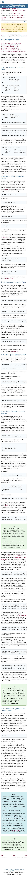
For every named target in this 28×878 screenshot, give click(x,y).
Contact (18, 871)
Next (25, 36)
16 (23, 10)
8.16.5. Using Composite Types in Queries (11, 49)
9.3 (7, 17)
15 (25, 10)
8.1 (2, 19)
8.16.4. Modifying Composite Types (10, 48)
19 (15, 14)
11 (19, 15)
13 (14, 15)
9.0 (15, 17)
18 (18, 10)
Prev (2, 36)
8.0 (5, 19)
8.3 (21, 17)
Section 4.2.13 (9, 278)
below (6, 189)
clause (18, 557)
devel (18, 14)
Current (15, 10)
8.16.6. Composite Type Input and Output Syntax (13, 51)
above (6, 432)
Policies (6, 869)
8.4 (18, 17)
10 (22, 15)
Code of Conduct (14, 869)
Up (4, 36)
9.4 (5, 17)
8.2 (23, 17)
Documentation (5, 8)
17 (21, 10)
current (3, 29)
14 (2, 12)
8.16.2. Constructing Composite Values (10, 45)
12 (17, 15)
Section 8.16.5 (14, 351)
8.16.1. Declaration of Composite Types (11, 43)
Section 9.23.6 (22, 615)
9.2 (10, 17)
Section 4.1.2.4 (16, 830)
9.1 (13, 17)
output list (10, 556)
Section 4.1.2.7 (5, 237)
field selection (9, 465)
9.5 (2, 17)
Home (22, 36)
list (20, 556)
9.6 (24, 15)
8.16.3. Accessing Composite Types (10, 46)
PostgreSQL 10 (16, 8)
